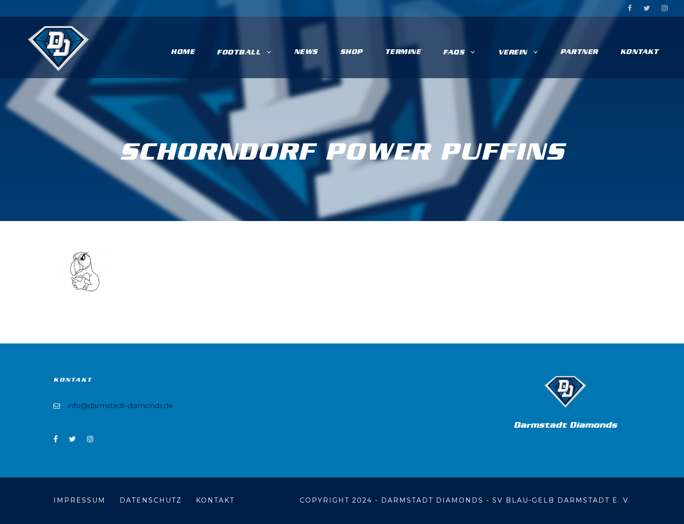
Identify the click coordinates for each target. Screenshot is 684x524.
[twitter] (647, 8)
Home (182, 52)
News (306, 52)
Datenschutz (151, 500)
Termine (403, 52)
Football (239, 52)
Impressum (80, 500)
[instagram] (665, 8)
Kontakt (639, 52)
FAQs (453, 52)
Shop (351, 52)
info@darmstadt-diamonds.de (120, 405)
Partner (579, 52)
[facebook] (630, 8)
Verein (512, 52)
